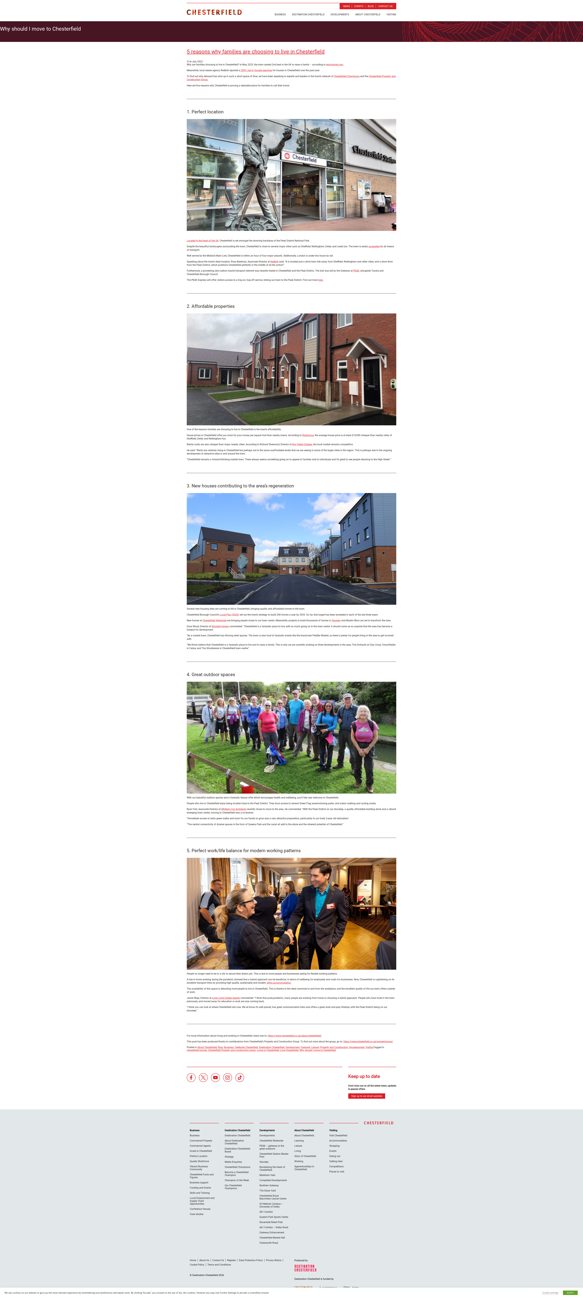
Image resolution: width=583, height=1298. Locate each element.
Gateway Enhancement (271, 1232)
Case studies (196, 1214)
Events (358, 6)
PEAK (356, 270)
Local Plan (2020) (229, 614)
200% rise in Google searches (256, 70)
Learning (299, 1140)
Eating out (334, 1156)
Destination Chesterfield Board (237, 1150)
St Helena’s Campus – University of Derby (271, 1205)
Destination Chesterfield (214, 12)
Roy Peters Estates (302, 444)
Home (193, 1260)
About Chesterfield (367, 14)
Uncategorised (356, 1047)
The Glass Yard (267, 1190)
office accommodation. (279, 982)
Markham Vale (267, 1175)
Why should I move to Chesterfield (318, 1050)
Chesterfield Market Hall (272, 1237)
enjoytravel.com (334, 64)
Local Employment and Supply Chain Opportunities (202, 1201)
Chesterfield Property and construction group (232, 1050)
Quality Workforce (199, 1161)
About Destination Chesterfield (234, 1142)
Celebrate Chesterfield (246, 1047)
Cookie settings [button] (550, 1292)
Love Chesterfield (289, 1050)
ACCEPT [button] (570, 1293)
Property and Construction (334, 1047)
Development (293, 1047)
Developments (340, 14)
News (346, 6)
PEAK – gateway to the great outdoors (271, 1147)
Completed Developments (273, 1180)
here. (320, 280)
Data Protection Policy (251, 1260)
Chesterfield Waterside (215, 620)
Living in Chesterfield (268, 1050)
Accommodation (338, 1140)
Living (297, 1151)
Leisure (315, 1047)
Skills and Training (200, 1192)
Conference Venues (200, 1209)
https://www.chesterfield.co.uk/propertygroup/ (368, 1041)
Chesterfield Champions (347, 76)
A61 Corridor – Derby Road (273, 1227)
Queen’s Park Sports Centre (273, 1217)
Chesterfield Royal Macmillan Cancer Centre (272, 1197)
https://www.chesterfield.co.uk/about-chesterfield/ (295, 1035)
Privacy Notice (273, 1260)
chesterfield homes (197, 1050)
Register (231, 1260)
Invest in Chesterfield (201, 1151)
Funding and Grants (200, 1187)
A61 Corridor (266, 1211)
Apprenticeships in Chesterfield (304, 1168)
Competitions (336, 1166)
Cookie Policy (197, 1264)
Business (280, 14)
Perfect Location (198, 1156)
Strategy (229, 1156)
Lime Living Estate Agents (226, 998)
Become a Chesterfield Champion (237, 1174)
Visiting (391, 14)
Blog (371, 6)
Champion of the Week (237, 1180)
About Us (204, 1260)
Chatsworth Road (268, 1242)
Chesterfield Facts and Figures (202, 1176)
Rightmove (308, 435)
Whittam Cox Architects (233, 809)
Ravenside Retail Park (271, 1222)
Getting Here (336, 1161)
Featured (305, 1047)
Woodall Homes (220, 626)
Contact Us (385, 6)
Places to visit (336, 1171)
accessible (374, 246)
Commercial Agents (200, 1145)
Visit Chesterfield (338, 1135)
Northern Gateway (269, 1185)
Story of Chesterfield (305, 1156)
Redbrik (274, 261)
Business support (199, 1182)
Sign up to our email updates (366, 1096)
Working (298, 1161)
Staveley (336, 620)
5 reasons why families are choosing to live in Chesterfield (256, 52)
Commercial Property (201, 1140)
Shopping (334, 1145)
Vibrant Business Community (199, 1168)
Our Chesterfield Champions (233, 1187)
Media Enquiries (233, 1161)
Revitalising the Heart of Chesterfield (272, 1168)
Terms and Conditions (219, 1264)
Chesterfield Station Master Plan (273, 1155)
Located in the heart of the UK (202, 240)
